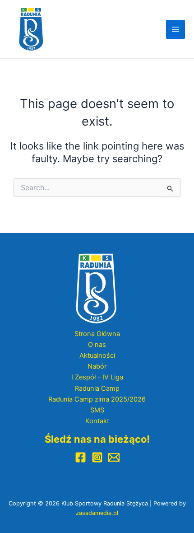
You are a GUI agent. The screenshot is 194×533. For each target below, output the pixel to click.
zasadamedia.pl (97, 513)
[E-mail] (114, 457)
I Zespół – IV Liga (97, 377)
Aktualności (97, 355)
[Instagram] (97, 457)
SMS (97, 410)
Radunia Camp (97, 388)
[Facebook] (80, 457)
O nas (97, 345)
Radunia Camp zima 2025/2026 (97, 399)
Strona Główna (97, 334)
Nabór (97, 366)
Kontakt (97, 421)
